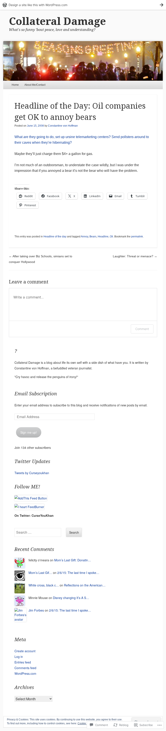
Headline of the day (54, 236)
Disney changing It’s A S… (71, 598)
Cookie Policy (86, 723)
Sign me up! (28, 432)
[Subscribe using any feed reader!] (30, 498)
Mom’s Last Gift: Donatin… (72, 560)
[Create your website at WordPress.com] (83, 5)
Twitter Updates (32, 461)
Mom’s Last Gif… (40, 572)
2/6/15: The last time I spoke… (78, 572)
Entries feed (22, 662)
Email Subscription (35, 393)
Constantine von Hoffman (63, 125)
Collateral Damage (57, 21)
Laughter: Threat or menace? (135, 256)
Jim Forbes (36, 610)
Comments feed (25, 668)
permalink (137, 236)
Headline (103, 236)
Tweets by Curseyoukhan (31, 473)
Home (15, 84)
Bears (92, 236)
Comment (142, 329)
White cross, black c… (44, 585)
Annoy (84, 236)
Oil (111, 236)
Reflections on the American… (84, 585)
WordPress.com (25, 673)
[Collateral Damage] (83, 61)
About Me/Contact (34, 84)
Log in (18, 656)
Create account (24, 651)
